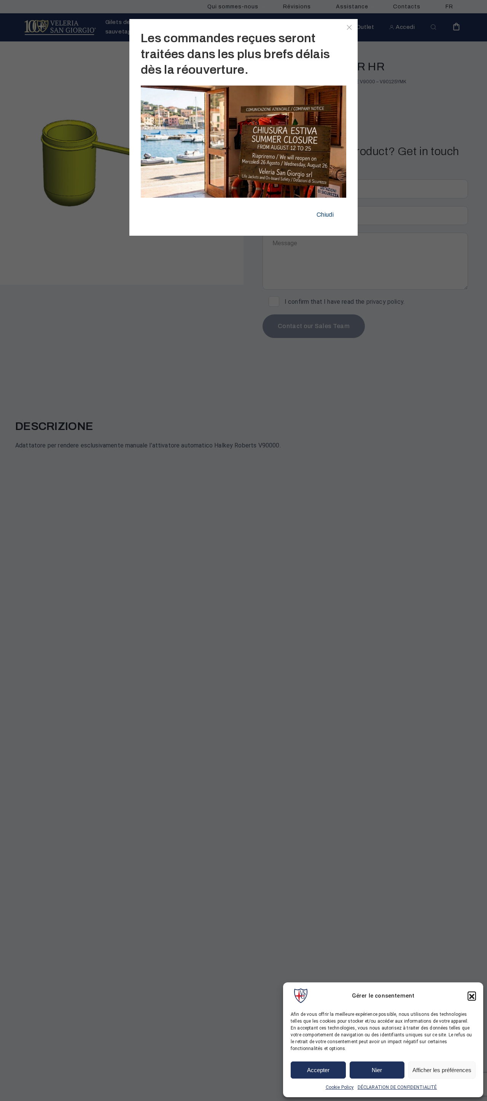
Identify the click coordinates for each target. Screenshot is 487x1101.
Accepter (318, 1070)
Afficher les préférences (441, 1070)
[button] (472, 995)
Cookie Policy (340, 1087)
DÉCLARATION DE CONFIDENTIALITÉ (397, 1087)
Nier (377, 1070)
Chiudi (325, 214)
